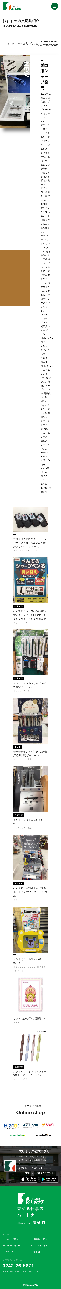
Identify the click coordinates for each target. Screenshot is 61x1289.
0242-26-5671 (18, 1265)
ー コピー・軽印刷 (11, 1245)
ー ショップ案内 (10, 1239)
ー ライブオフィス (38, 1245)
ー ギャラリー (9, 1252)
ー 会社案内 (35, 1252)
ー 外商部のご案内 (38, 1239)
